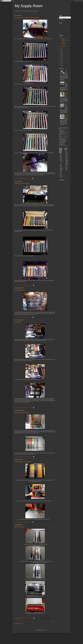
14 (60, 58)
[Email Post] (32, 178)
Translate (63, 20)
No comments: (30, 285)
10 (60, 64)
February (62, 45)
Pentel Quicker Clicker (66, 105)
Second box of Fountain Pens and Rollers (27, 17)
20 (60, 49)
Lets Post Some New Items (23, 461)
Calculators (18, 322)
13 (60, 59)
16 (60, 55)
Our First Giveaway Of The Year (66, 94)
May (62, 38)
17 (60, 54)
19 (60, 51)
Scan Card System (66, 71)
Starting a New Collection (22, 183)
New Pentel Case (20, 290)
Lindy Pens (66, 82)
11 (60, 62)
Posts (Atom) (21, 623)
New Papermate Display (22, 412)
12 (60, 61)
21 (60, 48)
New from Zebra (19, 527)
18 (60, 52)
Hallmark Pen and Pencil (66, 116)
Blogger (46, 630)
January (62, 46)
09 (60, 65)
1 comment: (29, 178)
